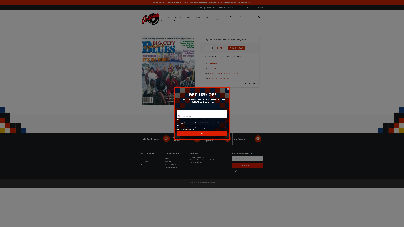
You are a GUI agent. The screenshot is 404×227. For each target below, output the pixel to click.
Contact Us (145, 161)
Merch (188, 17)
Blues (212, 73)
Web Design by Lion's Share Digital (202, 185)
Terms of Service (171, 168)
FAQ (167, 158)
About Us (144, 158)
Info (206, 17)
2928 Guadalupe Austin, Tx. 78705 (226, 8)
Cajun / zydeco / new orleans (226, 73)
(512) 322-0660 (246, 8)
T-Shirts (178, 17)
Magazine (213, 64)
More (198, 17)
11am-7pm (260, 8)
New (214, 68)
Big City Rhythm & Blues (219, 78)
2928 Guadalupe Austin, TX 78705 (202, 160)
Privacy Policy (170, 165)
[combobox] (248, 17)
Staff (142, 165)
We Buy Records (205, 8)
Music (168, 17)
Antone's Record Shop (198, 157)
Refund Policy (170, 161)
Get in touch (240, 139)
